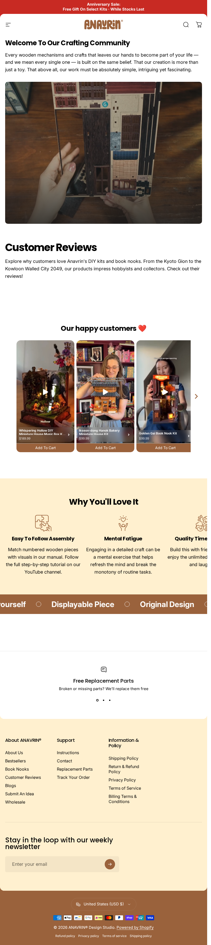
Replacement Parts (75, 769)
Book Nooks (17, 769)
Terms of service (114, 936)
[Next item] (196, 396)
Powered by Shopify (135, 927)
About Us (14, 752)
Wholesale (15, 802)
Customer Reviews (23, 777)
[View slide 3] (110, 700)
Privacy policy (88, 936)
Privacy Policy (122, 779)
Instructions (68, 752)
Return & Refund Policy (124, 769)
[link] (43, 523)
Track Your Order (73, 777)
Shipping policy (141, 936)
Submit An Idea (19, 793)
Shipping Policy (123, 758)
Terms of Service (125, 788)
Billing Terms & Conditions (123, 799)
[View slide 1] (97, 700)
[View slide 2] (104, 700)
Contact (64, 760)
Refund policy (65, 936)
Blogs (10, 785)
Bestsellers (15, 760)
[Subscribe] (110, 864)
